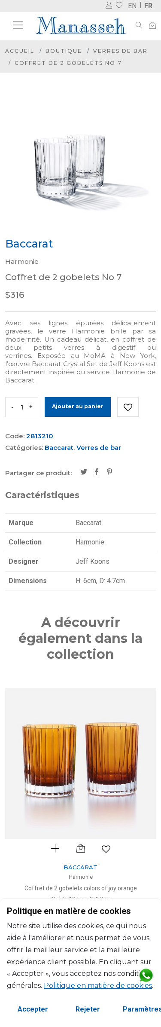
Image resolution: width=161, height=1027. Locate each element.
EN (132, 6)
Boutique (64, 51)
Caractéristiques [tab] (42, 495)
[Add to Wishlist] (128, 407)
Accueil (19, 51)
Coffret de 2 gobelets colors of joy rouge (101, 888)
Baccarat (59, 447)
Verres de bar (120, 51)
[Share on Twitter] (83, 473)
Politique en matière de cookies (98, 985)
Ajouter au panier (77, 406)
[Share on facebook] (96, 473)
